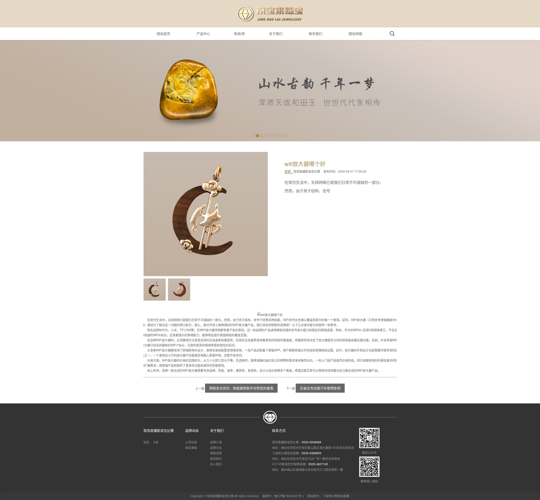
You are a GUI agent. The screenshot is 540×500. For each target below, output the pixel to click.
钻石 (146, 442)
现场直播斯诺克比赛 (306, 171)
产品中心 (203, 33)
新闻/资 (239, 33)
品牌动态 (192, 430)
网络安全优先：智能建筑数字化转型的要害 (241, 388)
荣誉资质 (216, 453)
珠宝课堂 (191, 447)
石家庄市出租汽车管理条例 (320, 388)
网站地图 (355, 33)
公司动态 (191, 442)
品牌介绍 (216, 442)
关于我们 (275, 33)
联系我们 (315, 33)
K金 (156, 442)
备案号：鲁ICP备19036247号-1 (283, 496)
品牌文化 (216, 447)
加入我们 (216, 464)
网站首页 (163, 33)
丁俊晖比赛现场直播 (336, 496)
